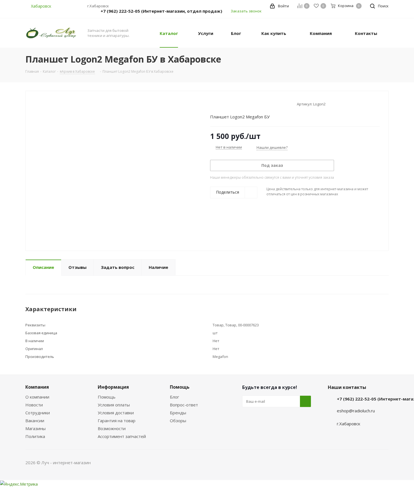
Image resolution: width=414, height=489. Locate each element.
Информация (113, 387)
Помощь (106, 397)
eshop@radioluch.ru (356, 410)
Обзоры (178, 420)
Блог (174, 397)
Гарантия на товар (116, 420)
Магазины (35, 428)
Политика (35, 436)
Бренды (178, 412)
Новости (34, 405)
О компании (37, 397)
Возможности (112, 428)
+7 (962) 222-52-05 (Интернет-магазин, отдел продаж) (161, 11)
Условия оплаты (114, 405)
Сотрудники (37, 412)
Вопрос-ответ (184, 405)
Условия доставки (116, 412)
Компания (37, 387)
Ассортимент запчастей (122, 436)
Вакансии (34, 420)
